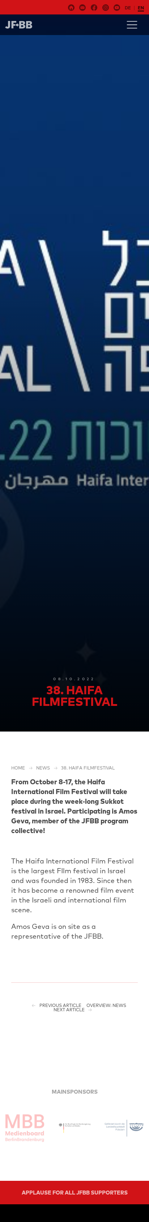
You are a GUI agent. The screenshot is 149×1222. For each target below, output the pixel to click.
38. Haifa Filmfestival (88, 768)
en (141, 7)
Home (18, 768)
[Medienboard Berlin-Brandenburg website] (24, 1128)
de (128, 7)
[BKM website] (74, 1128)
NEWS (43, 768)
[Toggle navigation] (132, 24)
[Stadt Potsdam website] (124, 1128)
